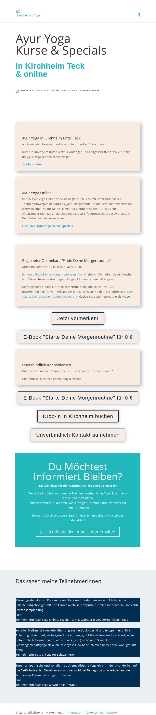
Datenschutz (95, 712)
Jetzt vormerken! (78, 318)
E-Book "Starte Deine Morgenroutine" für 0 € (78, 337)
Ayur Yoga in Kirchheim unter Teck (51, 138)
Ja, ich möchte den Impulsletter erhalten (77, 531)
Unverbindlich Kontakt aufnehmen (78, 435)
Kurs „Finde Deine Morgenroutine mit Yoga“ (56, 274)
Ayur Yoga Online (37, 192)
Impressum (75, 712)
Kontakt (112, 712)
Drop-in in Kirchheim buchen (78, 416)
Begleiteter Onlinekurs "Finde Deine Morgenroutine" (66, 260)
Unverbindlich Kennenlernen (46, 364)
